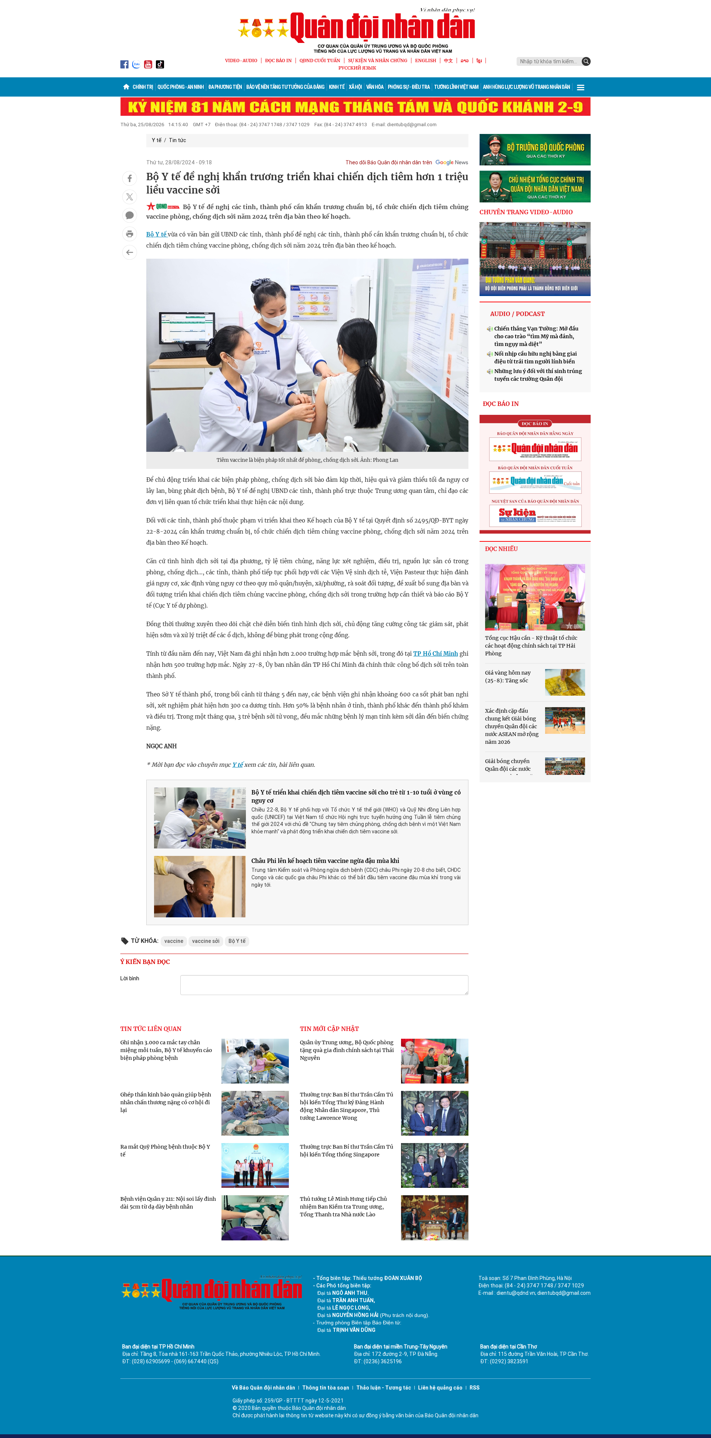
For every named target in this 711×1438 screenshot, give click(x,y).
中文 (448, 60)
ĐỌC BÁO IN (278, 60)
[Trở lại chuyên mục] (129, 252)
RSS (475, 1387)
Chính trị (143, 87)
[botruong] (535, 150)
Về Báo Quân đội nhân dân (263, 1387)
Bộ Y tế (157, 234)
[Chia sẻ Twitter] (129, 196)
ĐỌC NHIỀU (501, 548)
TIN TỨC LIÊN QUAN (150, 1028)
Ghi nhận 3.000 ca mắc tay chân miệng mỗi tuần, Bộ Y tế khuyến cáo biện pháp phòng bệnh (166, 1050)
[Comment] (129, 215)
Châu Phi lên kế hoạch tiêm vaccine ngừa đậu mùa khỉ (325, 860)
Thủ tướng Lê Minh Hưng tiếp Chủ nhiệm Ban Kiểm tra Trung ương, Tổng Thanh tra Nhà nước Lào (343, 1207)
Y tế (156, 140)
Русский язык (357, 68)
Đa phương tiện (225, 87)
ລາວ (465, 60)
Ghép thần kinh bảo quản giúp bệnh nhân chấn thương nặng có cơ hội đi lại (165, 1102)
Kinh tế (336, 87)
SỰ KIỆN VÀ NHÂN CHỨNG (377, 60)
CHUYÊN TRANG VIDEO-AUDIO (526, 212)
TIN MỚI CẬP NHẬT (329, 1028)
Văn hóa (374, 87)
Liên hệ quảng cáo (440, 1387)
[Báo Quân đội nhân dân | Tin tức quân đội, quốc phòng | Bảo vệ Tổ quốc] (355, 30)
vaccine (173, 941)
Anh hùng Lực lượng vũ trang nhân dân (526, 87)
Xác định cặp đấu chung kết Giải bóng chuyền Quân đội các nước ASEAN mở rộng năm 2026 (512, 726)
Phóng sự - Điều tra (409, 87)
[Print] (129, 233)
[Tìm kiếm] (586, 61)
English (425, 60)
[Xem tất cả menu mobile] (581, 87)
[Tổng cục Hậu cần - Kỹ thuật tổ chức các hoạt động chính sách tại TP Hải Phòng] (535, 597)
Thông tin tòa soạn (325, 1387)
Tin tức (177, 140)
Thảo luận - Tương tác (383, 1387)
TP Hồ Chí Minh (435, 653)
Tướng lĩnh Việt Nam (456, 87)
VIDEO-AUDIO (241, 60)
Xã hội (355, 87)
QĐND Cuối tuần (320, 60)
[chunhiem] (535, 186)
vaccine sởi (206, 941)
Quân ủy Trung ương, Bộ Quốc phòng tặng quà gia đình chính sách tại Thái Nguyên (347, 1050)
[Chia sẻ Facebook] (129, 178)
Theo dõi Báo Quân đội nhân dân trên (389, 162)
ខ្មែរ (479, 60)
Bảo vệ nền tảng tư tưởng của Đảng (285, 87)
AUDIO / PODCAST (517, 313)
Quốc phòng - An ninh (180, 87)
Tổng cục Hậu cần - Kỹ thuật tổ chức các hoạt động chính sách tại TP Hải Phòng (531, 646)
